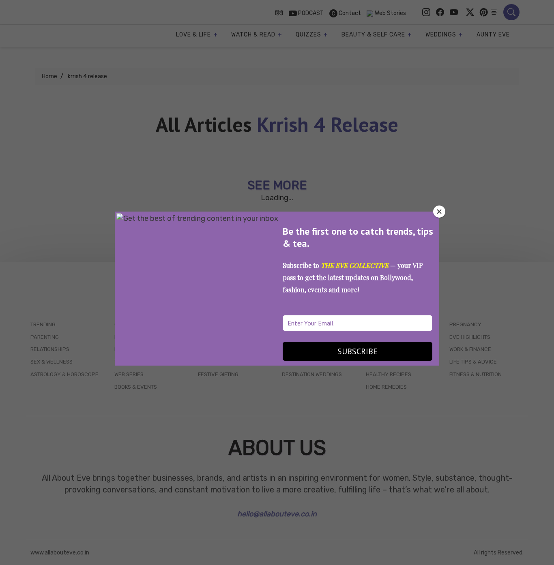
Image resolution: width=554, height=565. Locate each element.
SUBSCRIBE (357, 351)
